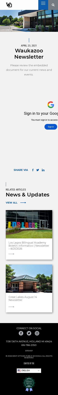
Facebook (21, 333)
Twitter (29, 333)
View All (11, 203)
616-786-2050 (28, 345)
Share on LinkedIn (43, 170)
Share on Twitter (37, 170)
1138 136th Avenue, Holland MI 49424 (29, 341)
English (25, 370)
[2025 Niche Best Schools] (29, 383)
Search (53, 5)
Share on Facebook (33, 170)
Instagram (37, 333)
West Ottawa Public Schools (9, 5)
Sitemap (29, 351)
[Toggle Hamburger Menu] (43, 3)
